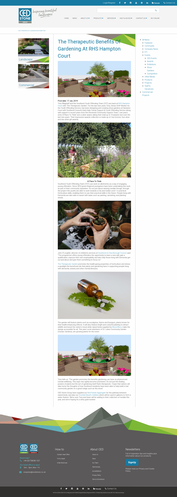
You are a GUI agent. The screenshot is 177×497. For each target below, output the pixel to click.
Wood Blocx (117, 327)
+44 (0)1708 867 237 (31, 461)
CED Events (152, 58)
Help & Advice (125, 18)
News (74, 18)
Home (66, 18)
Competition (152, 74)
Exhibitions (151, 64)
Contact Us (170, 3)
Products (98, 18)
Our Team (95, 463)
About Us (95, 454)
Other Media (150, 77)
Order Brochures (62, 463)
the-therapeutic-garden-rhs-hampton (31, 31)
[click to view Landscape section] (33, 47)
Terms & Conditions (98, 479)
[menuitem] (66, 19)
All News (145, 40)
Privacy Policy (96, 475)
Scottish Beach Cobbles (89, 395)
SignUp (132, 462)
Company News (151, 49)
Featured (148, 43)
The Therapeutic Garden (68, 264)
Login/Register (109, 3)
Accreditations (96, 471)
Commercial (26, 85)
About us (84, 18)
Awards (150, 61)
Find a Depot (61, 458)
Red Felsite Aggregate (96, 393)
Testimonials (96, 467)
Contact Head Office (63, 454)
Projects (148, 83)
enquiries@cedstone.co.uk (34, 472)
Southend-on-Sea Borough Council (112, 253)
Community (149, 46)
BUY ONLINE (155, 18)
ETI (146, 52)
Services (110, 18)
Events (147, 55)
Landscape (26, 59)
